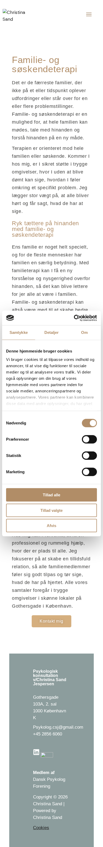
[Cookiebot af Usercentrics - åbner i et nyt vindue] (74, 317)
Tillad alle (51, 495)
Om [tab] (84, 332)
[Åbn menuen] (87, 14)
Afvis (51, 525)
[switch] (89, 439)
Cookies (41, 827)
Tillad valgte (51, 510)
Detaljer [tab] (51, 332)
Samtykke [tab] (19, 332)
